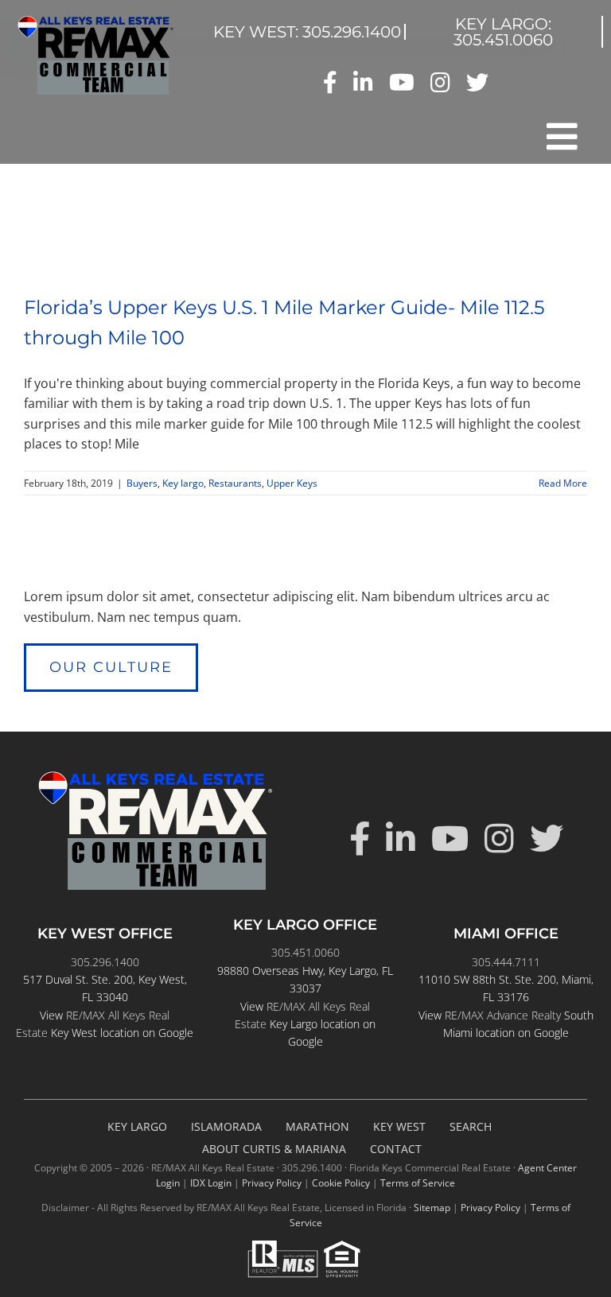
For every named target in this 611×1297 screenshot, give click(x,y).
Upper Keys (292, 483)
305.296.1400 (105, 961)
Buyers (142, 483)
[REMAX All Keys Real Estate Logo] (95, 22)
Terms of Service (417, 1183)
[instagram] (440, 83)
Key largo (183, 483)
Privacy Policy (272, 1183)
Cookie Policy (341, 1183)
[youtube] (401, 83)
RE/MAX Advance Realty (503, 1015)
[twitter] (477, 83)
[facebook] (330, 83)
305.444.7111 (506, 961)
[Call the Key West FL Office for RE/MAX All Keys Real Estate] (307, 32)
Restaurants (235, 483)
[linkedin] (363, 83)
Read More (563, 483)
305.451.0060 (305, 952)
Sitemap (432, 1207)
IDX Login (211, 1183)
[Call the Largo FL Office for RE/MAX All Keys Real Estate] (504, 32)
